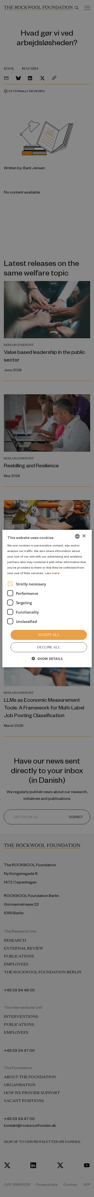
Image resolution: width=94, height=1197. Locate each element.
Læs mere (52, 573)
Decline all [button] (48, 647)
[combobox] (77, 536)
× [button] (84, 536)
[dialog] (47, 598)
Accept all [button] (49, 635)
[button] (47, 658)
